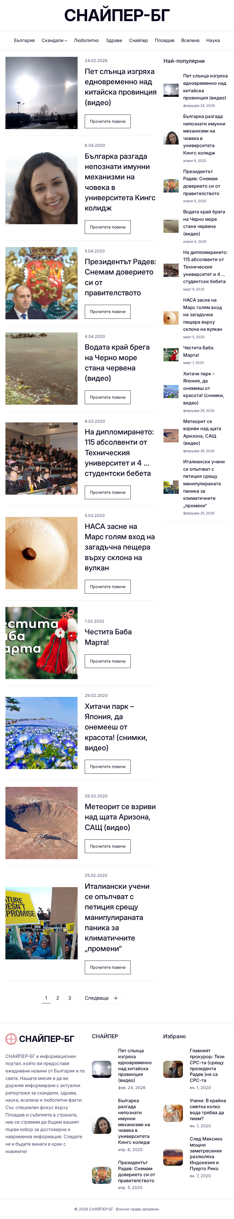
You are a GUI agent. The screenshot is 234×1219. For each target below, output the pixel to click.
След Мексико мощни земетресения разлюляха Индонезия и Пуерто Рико (206, 1153)
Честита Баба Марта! (108, 636)
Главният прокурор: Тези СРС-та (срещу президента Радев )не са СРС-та (207, 1065)
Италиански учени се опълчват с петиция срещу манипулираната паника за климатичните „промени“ (117, 917)
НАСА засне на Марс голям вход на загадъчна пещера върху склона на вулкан (120, 547)
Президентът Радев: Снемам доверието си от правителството (120, 277)
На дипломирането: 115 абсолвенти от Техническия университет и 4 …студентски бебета (119, 452)
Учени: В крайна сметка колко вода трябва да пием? (208, 1109)
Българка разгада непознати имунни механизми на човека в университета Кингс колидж (120, 182)
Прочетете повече (110, 123)
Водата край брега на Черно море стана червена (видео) (117, 362)
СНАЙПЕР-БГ (117, 15)
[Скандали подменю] (65, 40)
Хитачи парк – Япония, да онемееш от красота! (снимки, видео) (116, 727)
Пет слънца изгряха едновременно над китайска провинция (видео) (121, 87)
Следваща (101, 998)
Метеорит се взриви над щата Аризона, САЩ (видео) (120, 817)
